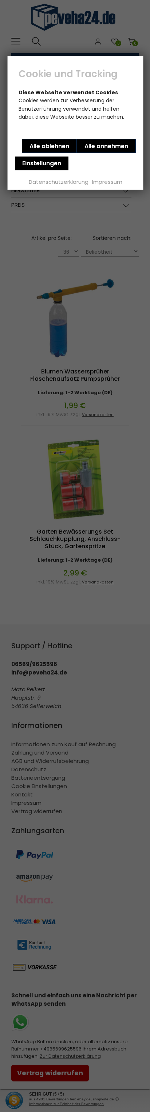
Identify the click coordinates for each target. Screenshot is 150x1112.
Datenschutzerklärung (58, 182)
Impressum (107, 182)
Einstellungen (41, 163)
